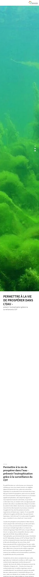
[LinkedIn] (35, 148)
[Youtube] (35, 151)
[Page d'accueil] (33, 3)
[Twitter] (35, 146)
